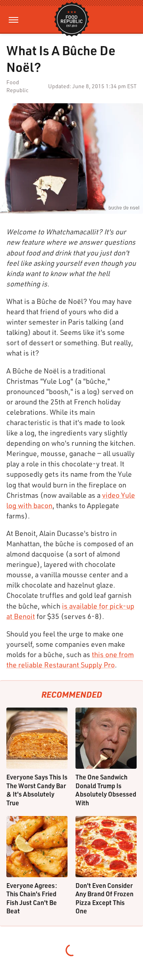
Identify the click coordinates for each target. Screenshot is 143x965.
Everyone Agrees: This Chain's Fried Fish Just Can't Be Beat (31, 898)
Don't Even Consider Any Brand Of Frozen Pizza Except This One (104, 898)
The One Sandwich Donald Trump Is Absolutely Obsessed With (105, 790)
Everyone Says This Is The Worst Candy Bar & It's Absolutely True (37, 790)
